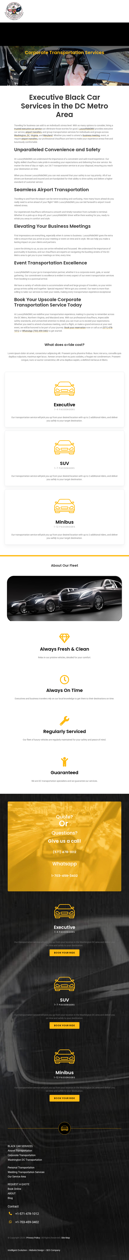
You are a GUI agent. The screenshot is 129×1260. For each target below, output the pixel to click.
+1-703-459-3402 (27, 1222)
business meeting (91, 135)
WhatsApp (27, 331)
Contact (13, 1206)
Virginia (34, 135)
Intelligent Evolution (17, 1250)
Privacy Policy (33, 1237)
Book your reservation (75, 327)
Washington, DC (22, 135)
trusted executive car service (28, 128)
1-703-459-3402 (64, 875)
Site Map (65, 1237)
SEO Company (53, 1250)
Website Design (36, 1250)
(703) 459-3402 (40, 331)
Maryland (48, 135)
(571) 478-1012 (64, 852)
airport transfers (33, 132)
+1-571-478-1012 (27, 1214)
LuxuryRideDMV (86, 128)
